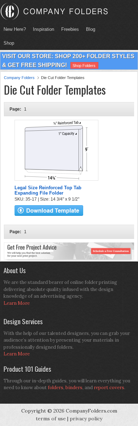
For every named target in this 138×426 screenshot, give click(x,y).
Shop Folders (84, 65)
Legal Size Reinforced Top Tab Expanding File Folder (48, 190)
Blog (90, 29)
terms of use (51, 418)
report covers (109, 388)
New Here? (15, 29)
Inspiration (43, 29)
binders (73, 388)
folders (55, 388)
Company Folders (19, 77)
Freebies (68, 29)
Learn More (17, 303)
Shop (7, 43)
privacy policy (86, 418)
